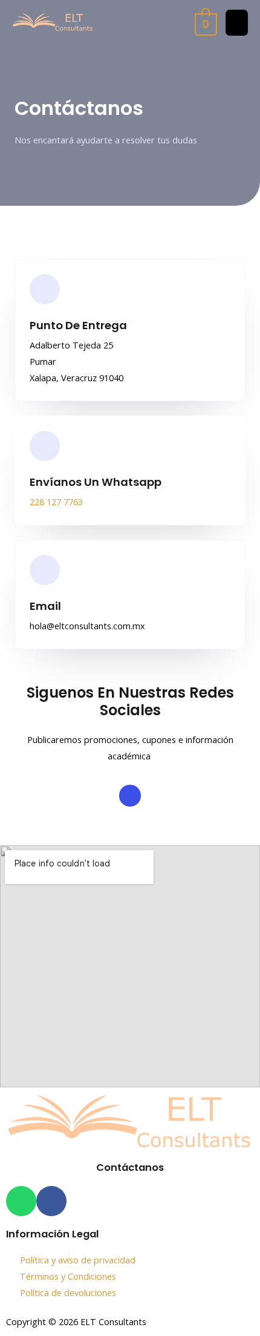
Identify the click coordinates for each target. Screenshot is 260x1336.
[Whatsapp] (21, 1201)
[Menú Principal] (237, 23)
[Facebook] (129, 795)
